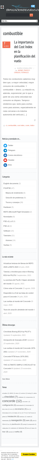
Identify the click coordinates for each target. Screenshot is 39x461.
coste (27, 125)
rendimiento (14, 428)
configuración (9, 405)
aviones (24, 393)
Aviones (20, 70)
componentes (30, 397)
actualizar (5, 393)
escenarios (21, 409)
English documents (10, 183)
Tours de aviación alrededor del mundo (18, 310)
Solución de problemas (14, 198)
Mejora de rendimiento (14, 193)
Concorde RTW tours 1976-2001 (15, 356)
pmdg (25, 424)
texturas (23, 428)
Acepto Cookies (29, 454)
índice (32, 125)
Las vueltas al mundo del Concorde (17, 301)
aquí (12, 459)
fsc (12, 413)
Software (6, 231)
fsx (21, 413)
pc (9, 424)
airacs (18, 393)
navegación (18, 420)
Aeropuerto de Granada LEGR (15, 340)
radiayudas (6, 428)
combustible (12, 125)
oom (29, 420)
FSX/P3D (7, 188)
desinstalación (21, 405)
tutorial (11, 432)
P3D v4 (6, 226)
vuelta (18, 432)
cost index (20, 125)
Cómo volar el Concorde (12, 288)
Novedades (7, 217)
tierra (29, 428)
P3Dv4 (5, 424)
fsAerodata (6, 413)
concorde (12, 401)
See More (6, 379)
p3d (34, 420)
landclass (23, 416)
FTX (26, 413)
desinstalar (30, 405)
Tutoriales (25, 73)
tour (5, 432)
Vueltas (6, 245)
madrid (29, 416)
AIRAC (12, 393)
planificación (17, 424)
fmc (29, 409)
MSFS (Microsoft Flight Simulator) (16, 212)
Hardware (7, 207)
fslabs (16, 413)
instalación (13, 416)
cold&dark (21, 397)
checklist (11, 396)
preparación (32, 424)
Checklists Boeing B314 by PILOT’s (17, 332)
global (4, 416)
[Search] (31, 15)
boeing (30, 393)
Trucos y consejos (13, 202)
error (12, 409)
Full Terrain (32, 413)
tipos (34, 428)
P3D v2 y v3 (8, 221)
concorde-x (26, 401)
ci (6, 125)
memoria (6, 420)
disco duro (6, 409)
